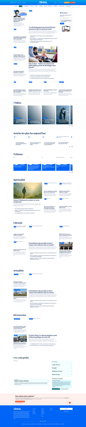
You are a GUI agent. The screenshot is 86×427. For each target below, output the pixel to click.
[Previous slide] (69, 125)
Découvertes (50, 6)
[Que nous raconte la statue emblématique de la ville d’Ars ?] (63, 115)
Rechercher (24, 2)
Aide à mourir (62, 243)
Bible (60, 183)
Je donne (72, 2)
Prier (20, 6)
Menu (16, 6)
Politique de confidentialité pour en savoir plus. (66, 21)
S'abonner (66, 408)
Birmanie (15, 63)
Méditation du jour (57, 371)
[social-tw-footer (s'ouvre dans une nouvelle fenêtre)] (43, 421)
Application (42, 411)
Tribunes (36, 6)
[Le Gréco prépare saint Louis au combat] (34, 115)
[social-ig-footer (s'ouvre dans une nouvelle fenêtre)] (45, 421)
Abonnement (43, 413)
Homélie (46, 183)
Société (31, 10)
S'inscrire (62, 23)
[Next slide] (72, 125)
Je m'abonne (66, 2)
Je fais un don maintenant (19, 401)
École (15, 29)
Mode (61, 199)
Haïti (15, 82)
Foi (14, 183)
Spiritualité (55, 6)
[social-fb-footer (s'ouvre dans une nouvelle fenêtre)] (42, 421)
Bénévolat (15, 335)
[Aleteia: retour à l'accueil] (43, 2)
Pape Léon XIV (61, 82)
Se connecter (61, 2)
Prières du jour (56, 374)
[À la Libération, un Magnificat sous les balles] (20, 115)
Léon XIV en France (61, 6)
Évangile (54, 368)
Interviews (31, 6)
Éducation (31, 47)
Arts (29, 119)
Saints (45, 82)
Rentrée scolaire (68, 6)
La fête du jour (56, 364)
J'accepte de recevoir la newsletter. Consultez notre (66, 21)
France (15, 10)
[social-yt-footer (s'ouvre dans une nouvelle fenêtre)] (40, 421)
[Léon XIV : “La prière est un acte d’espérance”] (48, 115)
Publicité (42, 416)
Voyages (30, 82)
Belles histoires (26, 6)
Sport (15, 47)
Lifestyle (45, 6)
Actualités (40, 6)
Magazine (42, 412)
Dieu (45, 199)
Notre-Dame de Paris (17, 118)
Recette (61, 226)
